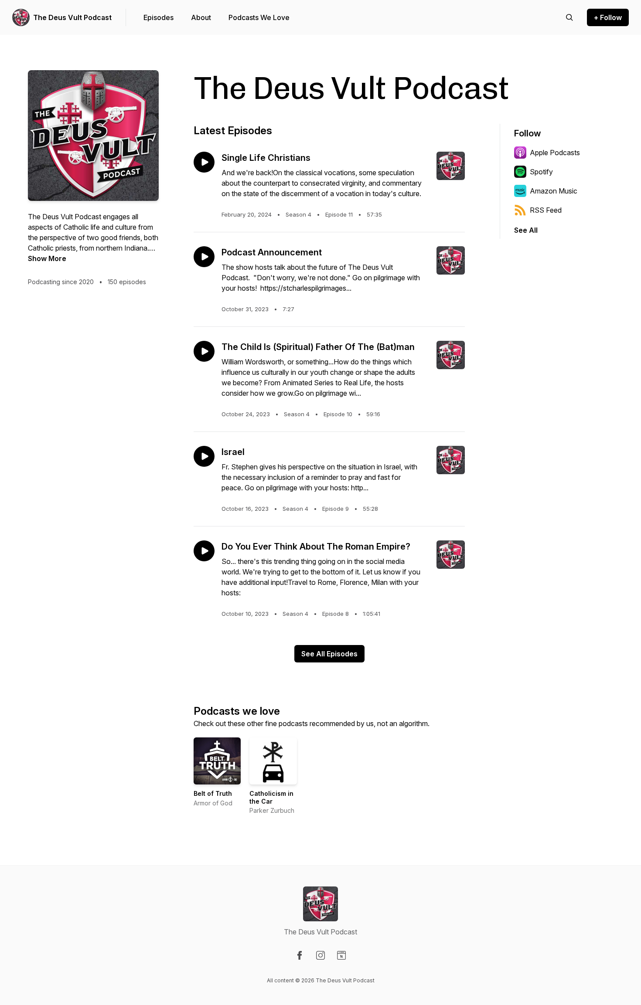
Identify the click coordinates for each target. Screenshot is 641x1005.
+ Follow (608, 17)
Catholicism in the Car (271, 797)
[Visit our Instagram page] (320, 955)
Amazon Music (553, 191)
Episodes (158, 17)
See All (526, 230)
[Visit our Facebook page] (299, 955)
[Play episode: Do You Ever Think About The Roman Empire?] (204, 550)
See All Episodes (329, 653)
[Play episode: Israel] (204, 456)
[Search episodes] (569, 17)
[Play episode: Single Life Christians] (204, 162)
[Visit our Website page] (341, 955)
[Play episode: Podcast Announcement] (204, 256)
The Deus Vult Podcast (72, 17)
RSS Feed (546, 210)
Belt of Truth (213, 793)
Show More (47, 258)
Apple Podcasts (555, 152)
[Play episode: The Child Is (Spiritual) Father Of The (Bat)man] (204, 351)
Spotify (541, 171)
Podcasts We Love (259, 17)
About (201, 17)
